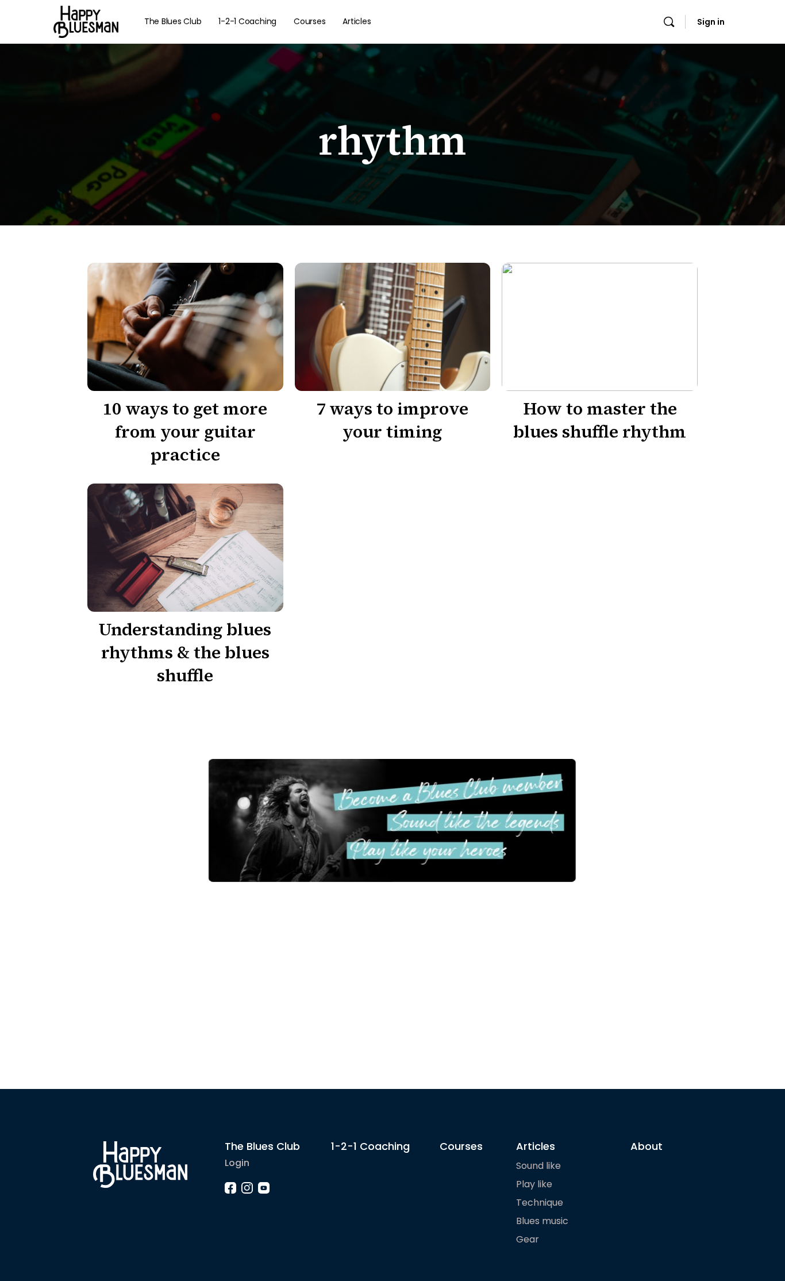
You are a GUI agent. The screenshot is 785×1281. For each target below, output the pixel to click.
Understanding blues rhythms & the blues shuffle (185, 652)
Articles (535, 1146)
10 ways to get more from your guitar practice (185, 431)
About (646, 1146)
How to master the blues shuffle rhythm (599, 420)
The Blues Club (262, 1146)
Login (237, 1162)
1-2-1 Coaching (370, 1146)
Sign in (711, 22)
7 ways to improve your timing (392, 420)
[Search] (668, 22)
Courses (461, 1146)
